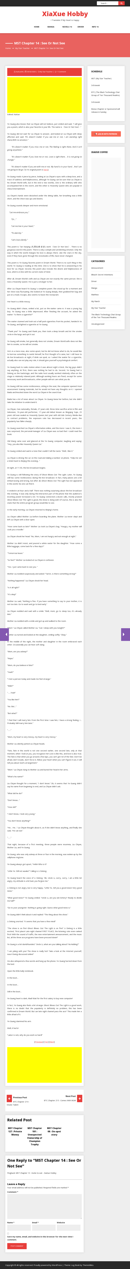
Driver (81, 27)
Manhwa (95, 294)
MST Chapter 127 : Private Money (15, 1131)
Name (10, 1222)
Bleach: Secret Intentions (102, 274)
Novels (65, 27)
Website (61, 1222)
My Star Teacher (46, 72)
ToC (46, 1042)
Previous (39, 1042)
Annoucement (97, 268)
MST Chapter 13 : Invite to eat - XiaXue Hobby (36, 1173)
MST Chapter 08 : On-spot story (54, 1131)
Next (52, 1042)
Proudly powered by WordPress (48, 1265)
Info (94, 27)
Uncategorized (97, 324)
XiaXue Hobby (65, 13)
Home (36, 27)
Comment (12, 1192)
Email (35, 1222)
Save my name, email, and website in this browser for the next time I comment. (40, 1238)
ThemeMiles (88, 1265)
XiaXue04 (19, 72)
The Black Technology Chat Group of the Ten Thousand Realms (106, 315)
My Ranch (95, 301)
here (46, 169)
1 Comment (61, 72)
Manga (50, 27)
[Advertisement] (44, 95)
